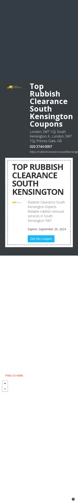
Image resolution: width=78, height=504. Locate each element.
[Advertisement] (39, 39)
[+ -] (39, 441)
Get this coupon (41, 239)
